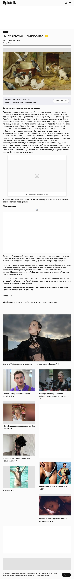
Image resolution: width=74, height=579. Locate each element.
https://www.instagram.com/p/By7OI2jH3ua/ (37, 194)
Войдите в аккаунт (15, 302)
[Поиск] (66, 3)
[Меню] (70, 3)
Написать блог (61, 101)
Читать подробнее (42, 576)
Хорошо (66, 575)
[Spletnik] (9, 3)
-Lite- (11, 296)
